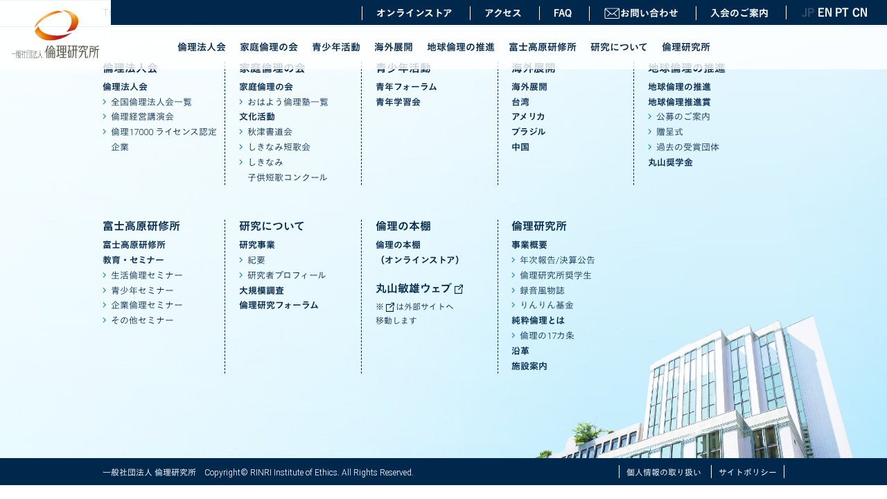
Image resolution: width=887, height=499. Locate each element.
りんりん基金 (547, 305)
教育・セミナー (133, 260)
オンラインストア (414, 13)
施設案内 (529, 366)
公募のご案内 (683, 117)
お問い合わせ (649, 13)
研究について (619, 47)
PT (842, 12)
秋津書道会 (269, 132)
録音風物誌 (542, 291)
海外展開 (393, 47)
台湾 (520, 102)
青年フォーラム (406, 87)
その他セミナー (142, 320)
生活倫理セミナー (147, 275)
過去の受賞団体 (687, 147)
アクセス (503, 13)
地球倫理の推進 (461, 47)
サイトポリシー (748, 473)
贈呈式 (669, 132)
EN (825, 12)
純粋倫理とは (538, 320)
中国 (520, 147)
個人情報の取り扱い (663, 473)
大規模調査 (261, 291)
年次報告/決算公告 (557, 260)
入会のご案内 (739, 13)
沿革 (520, 351)
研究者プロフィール (286, 275)
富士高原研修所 (543, 47)
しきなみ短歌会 (278, 147)
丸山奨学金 (670, 162)
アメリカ (528, 117)
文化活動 (257, 117)
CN (859, 12)
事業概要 (529, 245)
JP (808, 12)
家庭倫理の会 (269, 47)
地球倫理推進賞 (679, 102)
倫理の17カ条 (547, 336)
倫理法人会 (201, 47)
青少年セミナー (142, 291)
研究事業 (257, 245)
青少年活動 (336, 47)
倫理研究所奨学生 (556, 275)
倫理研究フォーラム (279, 305)
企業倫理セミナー (147, 305)
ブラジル (528, 132)
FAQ (563, 13)
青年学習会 (398, 102)
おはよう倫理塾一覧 (287, 102)
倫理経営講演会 (142, 117)
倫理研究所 (686, 47)
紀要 (256, 260)
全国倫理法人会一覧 (151, 102)
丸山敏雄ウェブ (415, 288)
